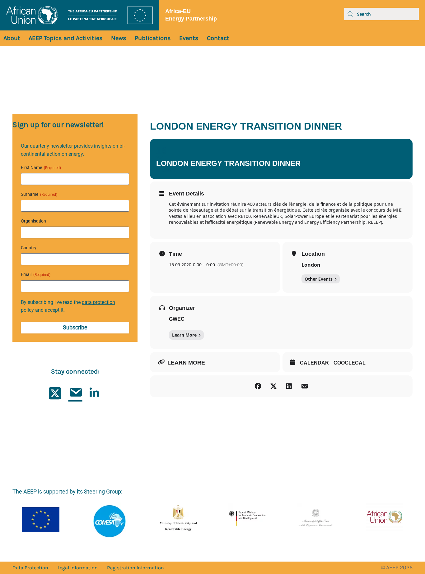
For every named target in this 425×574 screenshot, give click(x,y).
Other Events (319, 279)
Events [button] (188, 38)
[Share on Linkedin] (289, 386)
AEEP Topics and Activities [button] (66, 38)
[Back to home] (79, 15)
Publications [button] (153, 38)
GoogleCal (350, 362)
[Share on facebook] (258, 386)
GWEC (176, 319)
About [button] (11, 38)
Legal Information (78, 568)
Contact (218, 38)
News (118, 38)
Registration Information (135, 568)
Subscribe (75, 327)
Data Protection (30, 568)
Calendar (314, 362)
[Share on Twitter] (273, 386)
